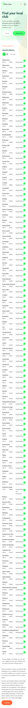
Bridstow (5, 119)
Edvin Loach (6, 231)
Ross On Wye (6, 502)
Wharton (5, 598)
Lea (3, 327)
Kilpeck (4, 300)
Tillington (5, 566)
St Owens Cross (7, 523)
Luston (4, 380)
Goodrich (5, 257)
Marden (4, 391)
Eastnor (4, 220)
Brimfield (5, 124)
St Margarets (6, 518)
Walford (4, 582)
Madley (4, 386)
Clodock (4, 172)
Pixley (4, 455)
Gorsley (4, 263)
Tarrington (5, 555)
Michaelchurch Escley (9, 402)
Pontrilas (5, 460)
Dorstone (5, 204)
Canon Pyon (6, 161)
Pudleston (5, 471)
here (20, 698)
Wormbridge (6, 646)
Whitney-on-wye (7, 614)
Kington (4, 321)
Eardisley (5, 215)
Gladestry (5, 247)
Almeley (4, 70)
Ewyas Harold (6, 236)
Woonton (5, 641)
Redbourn (5, 482)
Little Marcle (6, 353)
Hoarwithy (5, 273)
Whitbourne (6, 603)
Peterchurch (6, 444)
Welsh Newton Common (9, 587)
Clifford (4, 167)
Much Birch (5, 412)
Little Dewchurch (7, 348)
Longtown (5, 375)
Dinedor (4, 199)
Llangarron (5, 364)
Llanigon (4, 370)
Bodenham (5, 102)
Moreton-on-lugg (7, 407)
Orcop (4, 434)
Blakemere (5, 97)
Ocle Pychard (6, 428)
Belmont (4, 86)
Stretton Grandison (8, 539)
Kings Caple (6, 311)
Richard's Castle (7, 487)
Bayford (4, 81)
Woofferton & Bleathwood (10, 630)
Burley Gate (6, 156)
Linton (4, 343)
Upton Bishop (6, 577)
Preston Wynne (7, 466)
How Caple (5, 289)
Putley (4, 476)
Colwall (4, 177)
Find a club (19, 33)
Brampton (5, 113)
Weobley (5, 593)
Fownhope (5, 241)
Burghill (4, 151)
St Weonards (6, 529)
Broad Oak (5, 129)
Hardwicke (5, 268)
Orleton (4, 439)
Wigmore (5, 619)
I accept (6, 703)
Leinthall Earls (6, 332)
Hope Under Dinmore (8, 284)
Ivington (4, 295)
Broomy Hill (5, 145)
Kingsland (5, 316)
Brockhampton (6, 135)
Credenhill (5, 188)
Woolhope (5, 635)
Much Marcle (6, 423)
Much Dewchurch (7, 418)
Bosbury (4, 108)
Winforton (5, 625)
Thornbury (5, 561)
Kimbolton (5, 305)
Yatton (4, 651)
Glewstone (5, 252)
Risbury (4, 497)
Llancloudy (5, 359)
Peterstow (5, 450)
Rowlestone (5, 507)
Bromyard (5, 140)
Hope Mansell (6, 279)
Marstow (5, 396)
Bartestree (5, 76)
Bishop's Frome (6, 92)
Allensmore (5, 65)
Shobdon (5, 513)
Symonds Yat (6, 550)
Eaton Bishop (6, 225)
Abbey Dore (6, 60)
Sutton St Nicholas (8, 545)
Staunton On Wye (7, 534)
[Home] (7, 3)
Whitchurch (5, 609)
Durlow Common (7, 209)
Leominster (5, 337)
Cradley (4, 183)
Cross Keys (5, 193)
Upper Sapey (6, 571)
